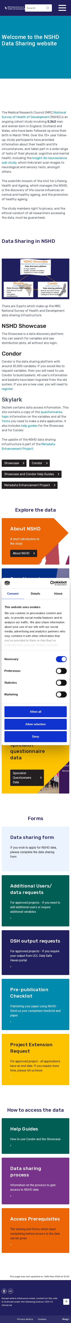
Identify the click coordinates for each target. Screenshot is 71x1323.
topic (5, 416)
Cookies (42, 1319)
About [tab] (58, 593)
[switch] (61, 671)
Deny (35, 736)
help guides (29, 426)
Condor (12, 353)
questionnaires (51, 412)
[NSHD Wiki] (15, 8)
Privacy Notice (25, 1319)
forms (6, 421)
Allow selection (35, 724)
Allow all (35, 711)
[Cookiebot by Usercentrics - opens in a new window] (50, 583)
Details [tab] (35, 593)
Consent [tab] (13, 593)
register (7, 389)
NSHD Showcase (24, 326)
